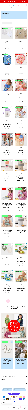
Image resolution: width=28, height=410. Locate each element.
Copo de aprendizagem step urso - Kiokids (7, 231)
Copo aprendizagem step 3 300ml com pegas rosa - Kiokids (21, 96)
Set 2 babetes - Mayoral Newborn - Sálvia (7, 259)
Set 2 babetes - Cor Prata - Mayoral (7, 43)
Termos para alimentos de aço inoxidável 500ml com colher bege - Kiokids (21, 176)
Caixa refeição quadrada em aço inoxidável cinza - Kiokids (7, 204)
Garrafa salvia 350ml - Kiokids (7, 149)
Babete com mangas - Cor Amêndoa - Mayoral (21, 43)
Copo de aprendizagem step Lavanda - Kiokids (21, 122)
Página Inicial (4, 15)
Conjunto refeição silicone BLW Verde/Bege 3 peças (21, 260)
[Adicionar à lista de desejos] (12, 29)
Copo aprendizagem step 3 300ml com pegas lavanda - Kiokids (7, 123)
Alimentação (11, 15)
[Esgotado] (20, 74)
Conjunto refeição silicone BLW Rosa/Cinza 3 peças (21, 287)
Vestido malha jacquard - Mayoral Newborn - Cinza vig (21, 360)
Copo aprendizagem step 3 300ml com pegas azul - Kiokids (7, 96)
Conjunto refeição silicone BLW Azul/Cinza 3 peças (7, 287)
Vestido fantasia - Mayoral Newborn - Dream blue (7, 360)
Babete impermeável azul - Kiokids (7, 69)
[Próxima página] (20, 301)
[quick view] (6, 49)
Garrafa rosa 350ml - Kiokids (7, 175)
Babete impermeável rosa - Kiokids (21, 69)
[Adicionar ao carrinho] (6, 74)
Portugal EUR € (6, 390)
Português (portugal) (19, 390)
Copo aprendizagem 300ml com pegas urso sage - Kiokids (21, 204)
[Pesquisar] (24, 6)
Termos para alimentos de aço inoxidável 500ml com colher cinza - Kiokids (21, 232)
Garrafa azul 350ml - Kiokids (21, 149)
